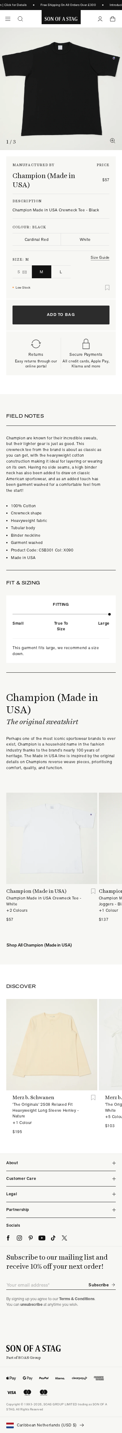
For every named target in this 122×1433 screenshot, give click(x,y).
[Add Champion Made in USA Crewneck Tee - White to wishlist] (93, 891)
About (12, 1162)
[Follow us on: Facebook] (8, 1238)
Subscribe (99, 1285)
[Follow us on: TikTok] (53, 1238)
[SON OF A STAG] (61, 19)
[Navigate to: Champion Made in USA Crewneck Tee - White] (51, 838)
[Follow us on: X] (64, 1238)
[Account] (100, 19)
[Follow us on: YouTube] (41, 1238)
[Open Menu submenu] (8, 19)
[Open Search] (20, 19)
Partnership (17, 1209)
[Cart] (112, 19)
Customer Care (21, 1178)
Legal (11, 1194)
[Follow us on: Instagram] (19, 1238)
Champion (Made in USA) (44, 180)
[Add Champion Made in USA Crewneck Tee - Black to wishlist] (107, 287)
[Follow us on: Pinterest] (30, 1238)
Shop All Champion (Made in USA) (39, 945)
